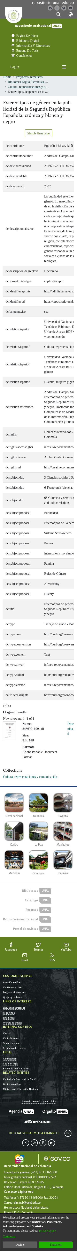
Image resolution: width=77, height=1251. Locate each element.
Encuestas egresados (14, 1007)
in (68, 1133)
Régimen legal (10, 1063)
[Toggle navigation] (64, 67)
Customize (9, 1236)
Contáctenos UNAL (13, 987)
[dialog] (38, 1232)
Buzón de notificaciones (16, 1068)
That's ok (55, 1244)
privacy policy (47, 1230)
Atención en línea (12, 982)
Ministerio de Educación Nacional (20, 1089)
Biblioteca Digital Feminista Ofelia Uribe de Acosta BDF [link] (28, 82)
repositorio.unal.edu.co (53, 2)
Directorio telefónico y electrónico (38, 1101)
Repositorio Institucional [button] (33, 26)
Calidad (7, 1033)
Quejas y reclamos (12, 997)
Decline (20, 1244)
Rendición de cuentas (14, 1048)
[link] (30, 776)
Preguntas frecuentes (14, 992)
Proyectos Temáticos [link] (29, 77)
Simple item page (38, 133)
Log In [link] (15, 67)
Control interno (11, 1038)
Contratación (10, 1058)
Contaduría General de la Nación (20, 1079)
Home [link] (7, 77)
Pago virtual (9, 1012)
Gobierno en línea (12, 1084)
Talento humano (11, 1043)
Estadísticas (9, 1017)
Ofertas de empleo (12, 1022)
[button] (58, 14)
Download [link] (70, 728)
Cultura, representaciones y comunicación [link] (28, 87)
